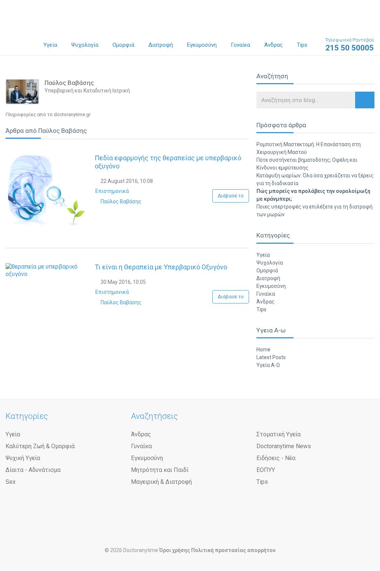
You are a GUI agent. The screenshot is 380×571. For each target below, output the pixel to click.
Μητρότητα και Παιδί (160, 469)
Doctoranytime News (283, 446)
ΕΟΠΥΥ (265, 469)
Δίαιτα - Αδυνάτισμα (33, 469)
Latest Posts (271, 357)
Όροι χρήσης (174, 550)
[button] (364, 100)
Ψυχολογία (84, 45)
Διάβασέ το (230, 195)
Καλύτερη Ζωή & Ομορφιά (40, 446)
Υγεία (50, 45)
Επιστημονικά (112, 191)
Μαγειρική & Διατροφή (161, 481)
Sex (11, 481)
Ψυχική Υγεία (23, 458)
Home (263, 349)
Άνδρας (273, 45)
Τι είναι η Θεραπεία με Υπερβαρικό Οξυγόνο (161, 267)
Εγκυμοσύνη (202, 45)
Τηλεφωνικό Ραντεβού (349, 44)
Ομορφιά (123, 45)
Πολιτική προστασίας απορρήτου (233, 550)
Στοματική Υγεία (278, 434)
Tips (302, 45)
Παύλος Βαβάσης (120, 201)
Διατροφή (160, 45)
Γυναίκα (240, 45)
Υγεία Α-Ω (268, 365)
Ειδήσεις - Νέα (275, 458)
